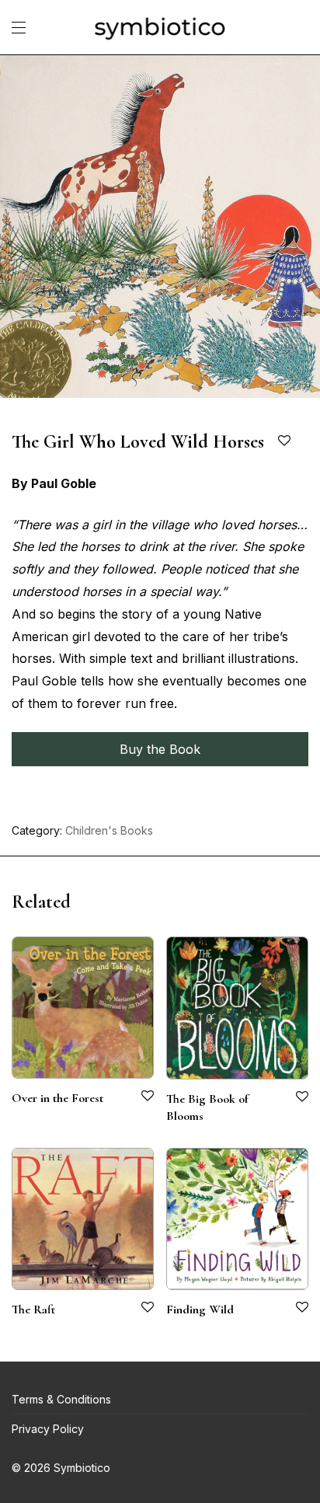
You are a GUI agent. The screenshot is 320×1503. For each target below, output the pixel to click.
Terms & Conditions (61, 1399)
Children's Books (109, 830)
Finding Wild (200, 1309)
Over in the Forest (57, 1098)
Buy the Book (160, 749)
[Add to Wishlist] (285, 441)
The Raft (33, 1309)
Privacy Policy (48, 1428)
